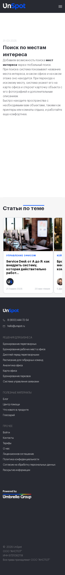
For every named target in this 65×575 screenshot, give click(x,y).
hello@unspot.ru (16, 326)
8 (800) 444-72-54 (18, 320)
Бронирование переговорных (19, 344)
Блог (5, 399)
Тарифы (7, 443)
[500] (8, 506)
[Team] (17, 494)
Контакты (8, 438)
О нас (6, 448)
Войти (6, 432)
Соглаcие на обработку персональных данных (29, 465)
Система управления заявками (21, 381)
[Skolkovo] (7, 482)
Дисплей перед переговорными (21, 355)
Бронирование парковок (17, 376)
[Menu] (60, 6)
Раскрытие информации (16, 470)
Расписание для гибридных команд (23, 360)
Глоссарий (9, 415)
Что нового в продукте (16, 410)
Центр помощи (11, 404)
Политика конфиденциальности (21, 459)
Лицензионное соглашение (18, 454)
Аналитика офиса (13, 365)
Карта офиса (10, 371)
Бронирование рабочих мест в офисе (24, 349)
